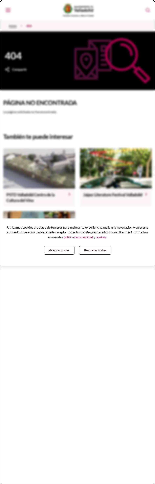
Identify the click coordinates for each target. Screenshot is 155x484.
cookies (101, 237)
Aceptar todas (59, 250)
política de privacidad (78, 237)
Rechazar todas (95, 250)
